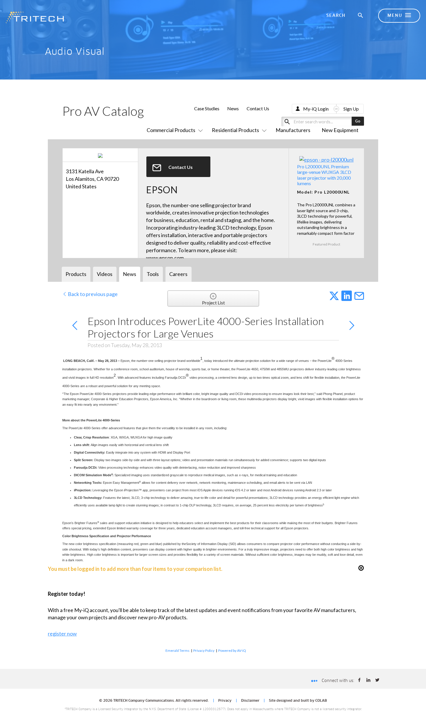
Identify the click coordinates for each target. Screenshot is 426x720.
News (233, 108)
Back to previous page (92, 294)
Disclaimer (250, 701)
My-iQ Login (316, 108)
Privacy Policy (203, 650)
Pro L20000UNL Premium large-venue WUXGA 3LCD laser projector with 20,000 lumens (324, 175)
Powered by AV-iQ (232, 650)
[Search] (361, 15)
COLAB (321, 701)
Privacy (225, 701)
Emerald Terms (177, 650)
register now (62, 633)
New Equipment (340, 130)
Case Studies (206, 108)
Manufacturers (293, 130)
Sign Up (351, 108)
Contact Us (258, 108)
